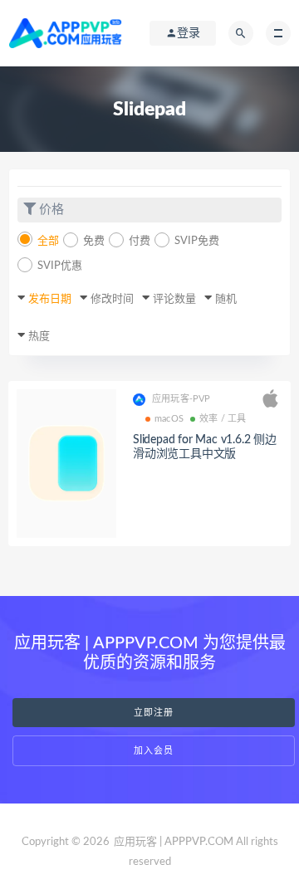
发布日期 (49, 299)
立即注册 (154, 712)
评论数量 (174, 299)
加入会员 (154, 750)
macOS (169, 418)
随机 (226, 299)
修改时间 (112, 299)
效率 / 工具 (222, 418)
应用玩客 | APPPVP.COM (173, 842)
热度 (39, 336)
